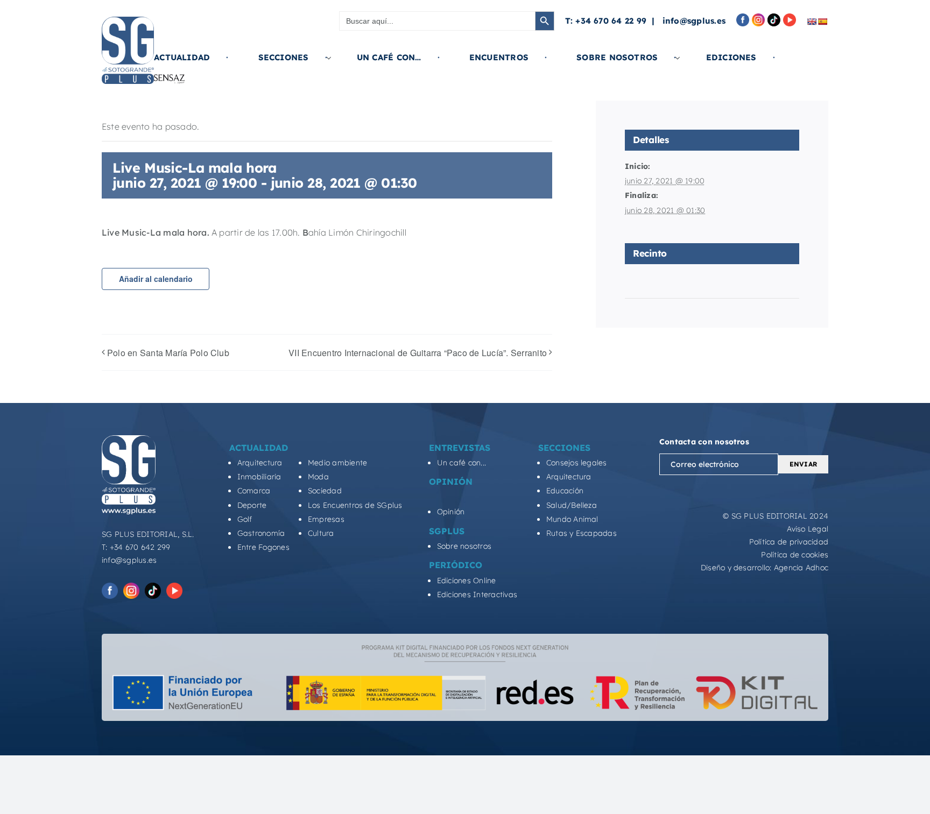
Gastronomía (261, 533)
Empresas (326, 519)
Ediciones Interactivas (477, 594)
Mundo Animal (572, 519)
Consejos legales (576, 463)
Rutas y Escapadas (581, 533)
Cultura (321, 533)
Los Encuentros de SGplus (355, 505)
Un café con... (461, 463)
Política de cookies (794, 555)
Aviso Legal (807, 529)
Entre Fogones (263, 547)
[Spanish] (822, 21)
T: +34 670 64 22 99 (606, 21)
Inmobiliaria (259, 477)
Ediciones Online (466, 580)
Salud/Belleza (571, 505)
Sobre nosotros (464, 546)
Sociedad (325, 491)
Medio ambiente (337, 463)
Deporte (252, 505)
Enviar (803, 464)
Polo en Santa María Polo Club (168, 352)
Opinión (451, 511)
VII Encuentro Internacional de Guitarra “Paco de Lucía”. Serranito (417, 352)
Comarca (254, 491)
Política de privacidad (788, 542)
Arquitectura (260, 463)
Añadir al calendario (156, 278)
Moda (318, 477)
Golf (244, 519)
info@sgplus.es (694, 21)
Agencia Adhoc (801, 567)
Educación (564, 491)
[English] (811, 21)
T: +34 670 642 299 (136, 547)
